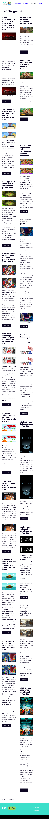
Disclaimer (36, 810)
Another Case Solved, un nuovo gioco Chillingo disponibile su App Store (25, 611)
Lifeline (26, 457)
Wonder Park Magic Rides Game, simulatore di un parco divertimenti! (25, 151)
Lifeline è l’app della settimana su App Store (26, 424)
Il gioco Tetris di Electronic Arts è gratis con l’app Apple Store (8, 645)
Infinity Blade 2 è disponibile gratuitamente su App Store (26, 530)
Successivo (13, 799)
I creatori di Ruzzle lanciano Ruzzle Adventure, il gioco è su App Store (9, 565)
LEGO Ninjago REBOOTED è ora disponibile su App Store (26, 691)
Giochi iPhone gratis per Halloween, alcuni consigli (26, 20)
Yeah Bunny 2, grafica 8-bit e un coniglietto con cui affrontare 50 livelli (8, 114)
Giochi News (18, 3)
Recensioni (25, 3)
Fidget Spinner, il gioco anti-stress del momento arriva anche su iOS (26, 339)
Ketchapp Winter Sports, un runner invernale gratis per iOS (9, 417)
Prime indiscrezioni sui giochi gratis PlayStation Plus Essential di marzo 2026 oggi (9, 23)
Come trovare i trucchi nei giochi (26, 222)
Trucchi (40, 3)
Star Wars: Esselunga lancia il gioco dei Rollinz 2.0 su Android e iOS (8, 339)
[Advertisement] (12, 51)
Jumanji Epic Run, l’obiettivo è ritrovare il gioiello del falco (26, 64)
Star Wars (10, 521)
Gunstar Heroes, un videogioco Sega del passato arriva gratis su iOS (9, 258)
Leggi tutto (6, 101)
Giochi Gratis (33, 3)
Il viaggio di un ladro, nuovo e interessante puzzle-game (8, 185)
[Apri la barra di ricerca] (45, 3)
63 (8, 799)
